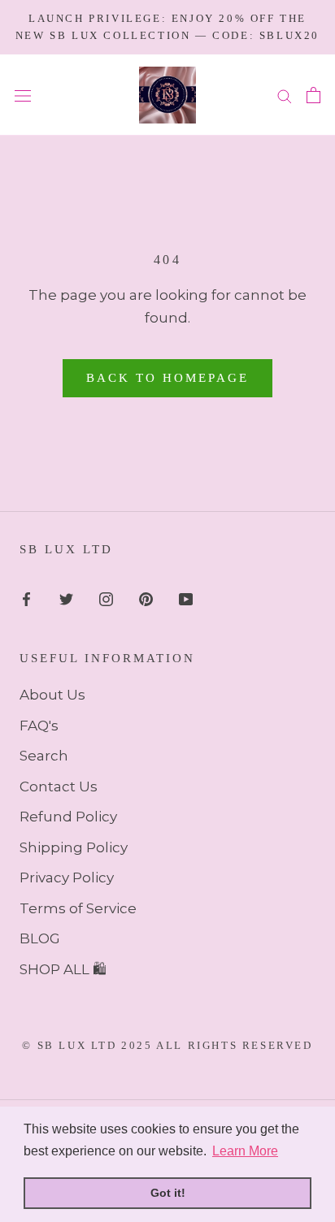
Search (44, 756)
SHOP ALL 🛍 (63, 969)
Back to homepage (167, 377)
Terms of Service (78, 908)
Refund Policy (68, 816)
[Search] (284, 95)
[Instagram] (106, 598)
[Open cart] (313, 95)
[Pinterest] (146, 598)
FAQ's (39, 725)
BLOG (40, 938)
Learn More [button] (245, 1151)
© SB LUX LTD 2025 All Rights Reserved (167, 1045)
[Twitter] (66, 598)
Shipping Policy (74, 847)
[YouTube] (186, 598)
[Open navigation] (23, 95)
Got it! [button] (167, 1192)
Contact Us (59, 786)
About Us (52, 695)
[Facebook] (26, 598)
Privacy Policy (67, 877)
